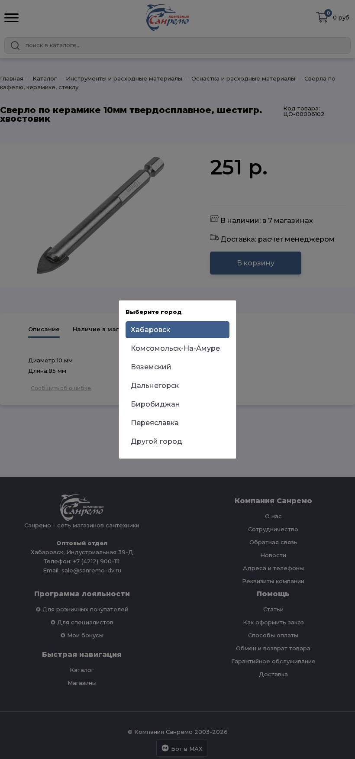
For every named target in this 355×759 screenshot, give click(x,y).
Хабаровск (150, 330)
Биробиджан (155, 404)
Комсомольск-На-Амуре (175, 348)
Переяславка (155, 423)
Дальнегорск (155, 385)
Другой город (156, 441)
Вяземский (151, 367)
